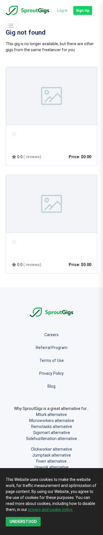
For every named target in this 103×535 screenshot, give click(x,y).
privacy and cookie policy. (50, 509)
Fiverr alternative (51, 461)
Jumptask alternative (51, 455)
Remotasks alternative (51, 426)
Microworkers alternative (51, 420)
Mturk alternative (51, 414)
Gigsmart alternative (51, 432)
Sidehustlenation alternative (51, 438)
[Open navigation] (11, 26)
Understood (23, 521)
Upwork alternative (52, 467)
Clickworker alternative (51, 449)
